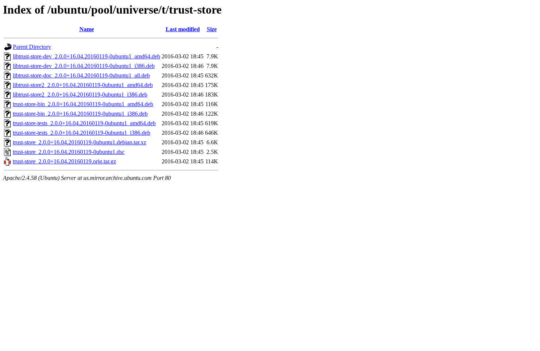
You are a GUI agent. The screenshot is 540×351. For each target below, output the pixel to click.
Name (86, 29)
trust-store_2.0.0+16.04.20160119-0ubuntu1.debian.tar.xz (79, 142)
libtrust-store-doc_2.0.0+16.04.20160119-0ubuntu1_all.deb (81, 75)
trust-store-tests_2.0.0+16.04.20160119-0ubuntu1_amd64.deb (84, 123)
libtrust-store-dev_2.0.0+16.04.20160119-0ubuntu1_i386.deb (84, 66)
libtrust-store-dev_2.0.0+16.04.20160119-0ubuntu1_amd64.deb (86, 56)
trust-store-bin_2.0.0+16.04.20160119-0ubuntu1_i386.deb (80, 114)
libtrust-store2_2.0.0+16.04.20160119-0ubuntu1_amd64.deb (83, 85)
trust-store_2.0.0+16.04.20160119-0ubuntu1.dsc (69, 152)
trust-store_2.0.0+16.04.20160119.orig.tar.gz (64, 161)
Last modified (183, 29)
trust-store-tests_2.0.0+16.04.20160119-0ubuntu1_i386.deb (81, 133)
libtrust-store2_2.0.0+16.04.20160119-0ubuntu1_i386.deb (80, 94)
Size (212, 29)
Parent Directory (32, 47)
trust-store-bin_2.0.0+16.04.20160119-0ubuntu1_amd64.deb (83, 104)
